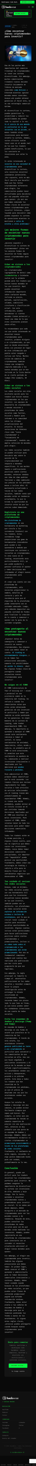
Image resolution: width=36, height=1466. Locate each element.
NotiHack (20, 1464)
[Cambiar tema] (29, 7)
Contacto (5, 1435)
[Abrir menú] (32, 7)
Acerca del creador (9, 1438)
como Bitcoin (20, 90)
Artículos (28, 1464)
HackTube (3, 1464)
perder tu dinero (15, 666)
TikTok (21, 1425)
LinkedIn (22, 1422)
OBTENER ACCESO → (18, 1365)
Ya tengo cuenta (18, 1371)
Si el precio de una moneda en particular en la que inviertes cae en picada (17, 127)
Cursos (15, 1464)
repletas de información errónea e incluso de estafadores (16, 914)
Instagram (5, 1425)
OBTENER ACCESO (27, 2)
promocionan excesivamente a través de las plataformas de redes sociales (18, 1146)
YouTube (5, 1422)
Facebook (5, 1428)
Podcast (9, 1464)
